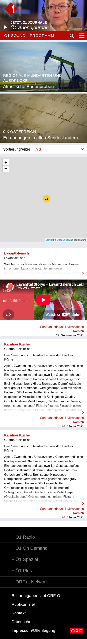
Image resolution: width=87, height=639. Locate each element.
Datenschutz (23, 621)
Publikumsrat (23, 604)
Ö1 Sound (15, 36)
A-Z (38, 149)
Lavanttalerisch (16, 253)
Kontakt (19, 613)
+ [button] (5, 162)
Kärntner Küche (17, 344)
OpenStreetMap (65, 239)
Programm (42, 36)
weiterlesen (43, 270)
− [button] (5, 168)
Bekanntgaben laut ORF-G (36, 595)
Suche (72, 36)
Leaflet (49, 239)
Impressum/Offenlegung (33, 630)
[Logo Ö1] (11, 8)
